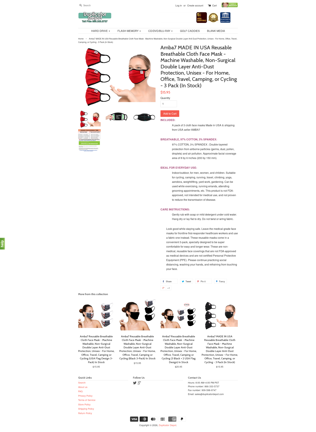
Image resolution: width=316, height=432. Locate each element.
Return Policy (85, 413)
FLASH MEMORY (128, 31)
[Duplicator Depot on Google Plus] (139, 383)
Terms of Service (86, 400)
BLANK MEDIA (216, 31)
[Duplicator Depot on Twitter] (135, 383)
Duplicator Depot (167, 425)
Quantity (165, 98)
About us (82, 387)
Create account (195, 5)
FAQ (80, 391)
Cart (214, 5)
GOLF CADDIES (190, 31)
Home (81, 38)
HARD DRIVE (99, 31)
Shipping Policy (86, 408)
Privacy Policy (85, 395)
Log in (178, 5)
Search (82, 382)
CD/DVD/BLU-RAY (159, 31)
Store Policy (84, 404)
